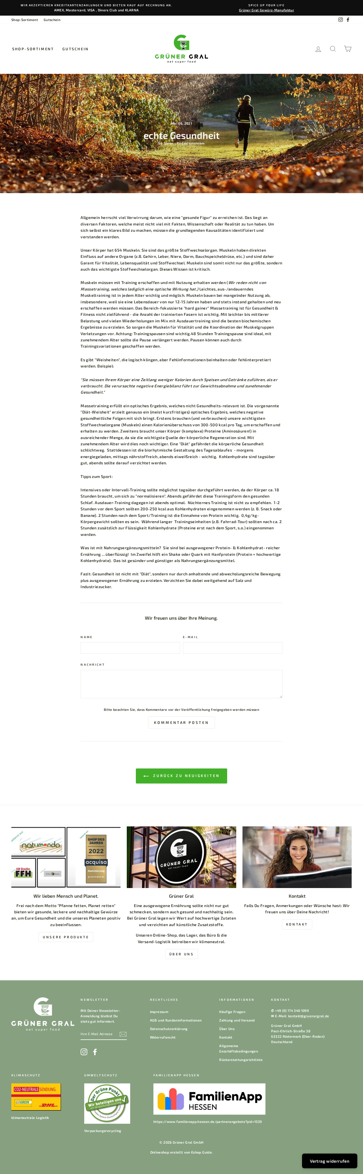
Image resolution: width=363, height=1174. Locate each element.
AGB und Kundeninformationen (176, 1020)
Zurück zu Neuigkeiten (185, 775)
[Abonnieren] (123, 1034)
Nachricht (93, 664)
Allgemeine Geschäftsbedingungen (238, 1048)
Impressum (159, 1012)
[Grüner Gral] (181, 857)
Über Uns (227, 1029)
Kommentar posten (181, 722)
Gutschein (52, 20)
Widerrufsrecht (163, 1037)
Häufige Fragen (232, 1012)
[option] (96, 8)
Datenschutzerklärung (169, 1029)
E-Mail (191, 637)
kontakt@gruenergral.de (308, 1016)
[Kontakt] (297, 857)
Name (87, 637)
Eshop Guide (201, 1152)
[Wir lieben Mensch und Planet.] (66, 857)
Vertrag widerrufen (329, 1160)
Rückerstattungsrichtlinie (241, 1060)
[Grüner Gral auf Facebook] (95, 1051)
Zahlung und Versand (237, 1020)
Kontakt (225, 1037)
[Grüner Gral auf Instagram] (84, 1051)
